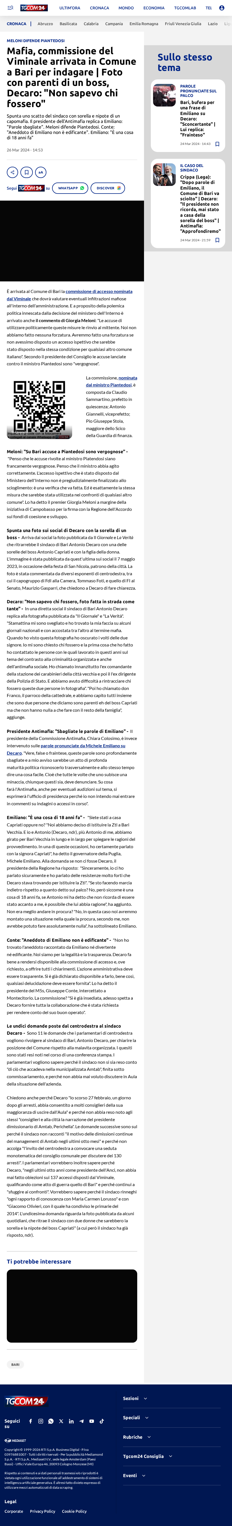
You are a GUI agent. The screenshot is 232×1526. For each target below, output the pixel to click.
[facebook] (30, 1421)
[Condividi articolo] (12, 172)
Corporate (14, 1511)
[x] (61, 1421)
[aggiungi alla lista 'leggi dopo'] (26, 172)
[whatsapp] (51, 1421)
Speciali (131, 1417)
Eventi (130, 1475)
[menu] (10, 8)
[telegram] (81, 1421)
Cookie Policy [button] (74, 1511)
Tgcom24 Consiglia (143, 1456)
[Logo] (34, 8)
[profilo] (222, 8)
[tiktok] (102, 1421)
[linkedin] (71, 1421)
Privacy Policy (42, 1511)
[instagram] (41, 1421)
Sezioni (131, 1398)
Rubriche (132, 1437)
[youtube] (91, 1421)
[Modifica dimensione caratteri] (40, 172)
